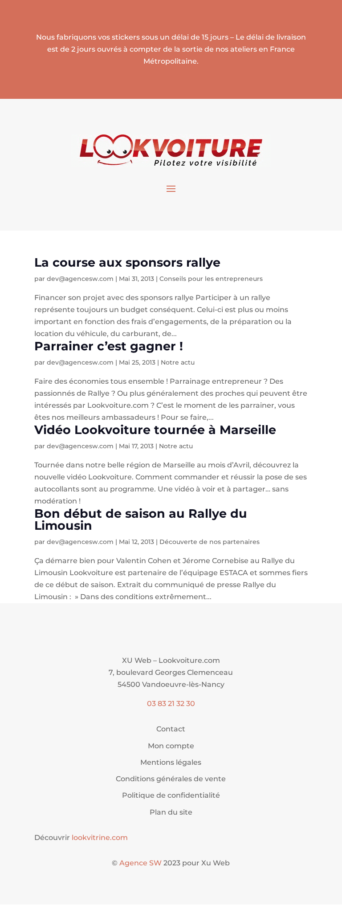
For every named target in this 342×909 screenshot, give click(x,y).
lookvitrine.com (100, 837)
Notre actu (178, 362)
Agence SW (140, 863)
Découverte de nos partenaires (209, 542)
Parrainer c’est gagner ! (108, 346)
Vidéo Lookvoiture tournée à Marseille (155, 429)
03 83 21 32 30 (171, 703)
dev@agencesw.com (80, 279)
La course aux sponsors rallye (127, 262)
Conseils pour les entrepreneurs (211, 279)
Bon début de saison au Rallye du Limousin (140, 519)
